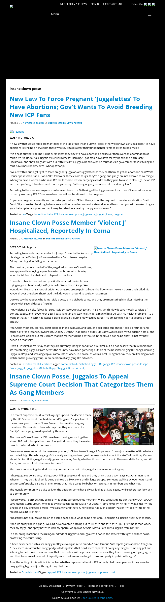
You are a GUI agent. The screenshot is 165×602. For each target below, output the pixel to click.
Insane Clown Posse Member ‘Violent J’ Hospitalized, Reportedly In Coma (68, 226)
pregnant (119, 214)
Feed (121, 585)
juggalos (32, 368)
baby (50, 214)
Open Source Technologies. (96, 598)
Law (24, 214)
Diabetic (83, 364)
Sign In (95, 3)
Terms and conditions (100, 585)
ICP (56, 214)
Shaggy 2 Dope (65, 368)
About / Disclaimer (50, 585)
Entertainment (30, 364)
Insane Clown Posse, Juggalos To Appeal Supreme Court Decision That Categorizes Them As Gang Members (81, 384)
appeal (52, 572)
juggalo (100, 214)
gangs (106, 364)
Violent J (80, 368)
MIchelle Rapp (47, 368)
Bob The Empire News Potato (65, 122)
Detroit (73, 364)
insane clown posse (70, 214)
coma (64, 364)
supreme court (106, 572)
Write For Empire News (73, 3)
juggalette (89, 214)
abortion (40, 214)
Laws (109, 214)
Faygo (93, 364)
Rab (45, 400)
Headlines (46, 364)
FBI (100, 364)
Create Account (112, 3)
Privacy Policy (74, 585)
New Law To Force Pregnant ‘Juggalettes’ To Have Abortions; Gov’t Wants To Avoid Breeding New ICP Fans (81, 107)
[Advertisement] (82, 48)
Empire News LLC (93, 592)
